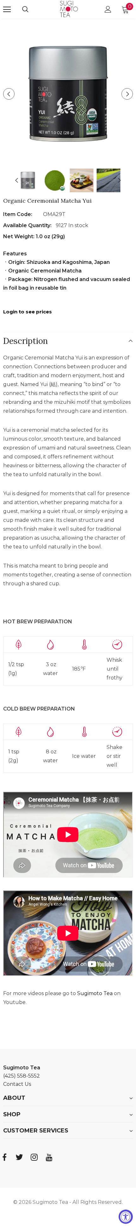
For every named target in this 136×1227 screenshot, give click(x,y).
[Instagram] (34, 1157)
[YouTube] (49, 1157)
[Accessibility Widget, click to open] (126, 1217)
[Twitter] (19, 1157)
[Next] (127, 94)
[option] (68, 94)
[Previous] (9, 94)
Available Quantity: (28, 225)
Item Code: (17, 214)
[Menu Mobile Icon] (7, 9)
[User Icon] (108, 9)
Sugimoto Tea (95, 993)
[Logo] (68, 9)
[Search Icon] (31, 9)
